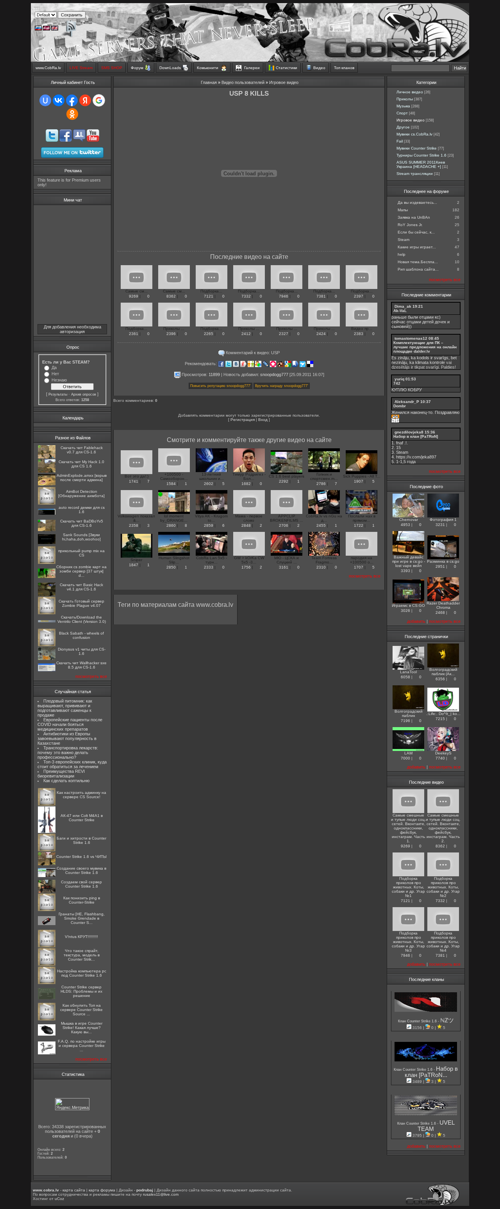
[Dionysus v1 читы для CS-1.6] (46, 658)
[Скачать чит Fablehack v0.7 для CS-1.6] (46, 457)
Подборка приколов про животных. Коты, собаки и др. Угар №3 (408, 941)
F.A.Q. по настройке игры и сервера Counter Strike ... (81, 1045)
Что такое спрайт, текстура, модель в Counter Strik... (82, 955)
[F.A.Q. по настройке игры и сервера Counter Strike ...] (46, 1053)
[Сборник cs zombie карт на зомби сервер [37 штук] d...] (46, 576)
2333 (208, 567)
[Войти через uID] (45, 100)
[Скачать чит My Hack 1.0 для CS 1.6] (46, 471)
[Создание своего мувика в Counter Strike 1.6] (46, 876)
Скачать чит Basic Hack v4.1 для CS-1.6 (81, 587)
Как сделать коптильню (66, 780)
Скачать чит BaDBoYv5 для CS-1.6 (81, 523)
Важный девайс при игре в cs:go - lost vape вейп (408, 561)
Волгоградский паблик (409, 713)
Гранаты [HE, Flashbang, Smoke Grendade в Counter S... (82, 918)
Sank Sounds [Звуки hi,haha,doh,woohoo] (81, 537)
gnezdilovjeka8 (409, 432)
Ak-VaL (400, 310)
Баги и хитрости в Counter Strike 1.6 (81, 840)
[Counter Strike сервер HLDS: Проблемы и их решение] (46, 998)
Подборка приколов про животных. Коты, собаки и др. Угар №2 (443, 887)
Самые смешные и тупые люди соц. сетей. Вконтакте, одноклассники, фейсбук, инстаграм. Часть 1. (408, 828)
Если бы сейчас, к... (416, 232)
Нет (55, 373)
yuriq (399, 379)
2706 (283, 525)
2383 (358, 334)
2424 (321, 334)
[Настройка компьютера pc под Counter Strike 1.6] (46, 983)
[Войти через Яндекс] (85, 100)
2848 (246, 525)
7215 (440, 719)
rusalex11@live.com (161, 1194)
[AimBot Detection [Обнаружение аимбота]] (46, 503)
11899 (214, 374)
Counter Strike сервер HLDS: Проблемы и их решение (81, 991)
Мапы (403, 210)
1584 (171, 483)
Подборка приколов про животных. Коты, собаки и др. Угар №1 (408, 887)
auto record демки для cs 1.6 (82, 509)
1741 (133, 481)
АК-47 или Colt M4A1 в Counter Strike (82, 817)
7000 (405, 758)
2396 (171, 334)
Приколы (404, 99)
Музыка (403, 106)
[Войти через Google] (99, 100)
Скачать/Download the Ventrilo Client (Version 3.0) (81, 619)
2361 (133, 334)
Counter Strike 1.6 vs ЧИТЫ (81, 856)
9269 (133, 296)
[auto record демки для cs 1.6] (46, 513)
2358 (133, 525)
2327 (283, 334)
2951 (440, 566)
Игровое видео (283, 82)
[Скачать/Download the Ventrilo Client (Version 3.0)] (46, 621)
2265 (208, 334)
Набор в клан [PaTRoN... (431, 1072)
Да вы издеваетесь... (417, 202)
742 (396, 383)
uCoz (59, 1199)
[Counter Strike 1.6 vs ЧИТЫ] (46, 864)
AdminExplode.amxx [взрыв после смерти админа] (82, 477)
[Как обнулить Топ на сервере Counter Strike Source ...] (46, 1019)
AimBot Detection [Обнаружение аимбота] (81, 493)
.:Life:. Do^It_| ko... (443, 713)
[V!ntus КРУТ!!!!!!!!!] (46, 946)
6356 (440, 679)
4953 (405, 524)
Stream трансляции (414, 173)
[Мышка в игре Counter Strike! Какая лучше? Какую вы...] (46, 1034)
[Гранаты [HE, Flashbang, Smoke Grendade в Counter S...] (46, 924)
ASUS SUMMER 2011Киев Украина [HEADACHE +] (420, 164)
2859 (208, 525)
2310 (321, 567)
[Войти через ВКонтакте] (58, 100)
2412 (246, 334)
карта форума (102, 1190)
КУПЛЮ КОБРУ (406, 389)
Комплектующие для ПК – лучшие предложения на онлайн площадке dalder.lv (425, 347)
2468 (440, 612)
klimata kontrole (430, 362)
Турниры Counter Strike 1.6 (421, 155)
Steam (403, 239)
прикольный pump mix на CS (81, 553)
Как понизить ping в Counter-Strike (81, 900)
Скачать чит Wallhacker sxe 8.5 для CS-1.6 (81, 665)
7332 (246, 296)
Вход (263, 419)
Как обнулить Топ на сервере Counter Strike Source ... (81, 1009)
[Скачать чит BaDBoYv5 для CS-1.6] (46, 530)
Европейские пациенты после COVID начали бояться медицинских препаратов (70, 724)
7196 (405, 721)
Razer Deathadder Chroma (443, 605)
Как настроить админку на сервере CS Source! (81, 794)
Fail (399, 141)
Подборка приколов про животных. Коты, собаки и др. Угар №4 (443, 941)
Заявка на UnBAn (414, 217)
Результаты (57, 394)
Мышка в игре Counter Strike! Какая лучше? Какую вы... (81, 1027)
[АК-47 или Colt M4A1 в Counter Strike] (46, 831)
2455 (321, 525)
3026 (405, 610)
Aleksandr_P (407, 401)
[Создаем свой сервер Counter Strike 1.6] (46, 891)
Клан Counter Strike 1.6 (418, 1021)
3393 (405, 571)
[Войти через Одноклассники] (72, 114)
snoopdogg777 (274, 374)
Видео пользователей (242, 82)
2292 (283, 481)
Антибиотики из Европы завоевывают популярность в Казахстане (67, 738)
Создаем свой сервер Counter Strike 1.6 (81, 884)
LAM (408, 753)
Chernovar (408, 519)
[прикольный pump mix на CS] (46, 562)
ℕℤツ (447, 1020)
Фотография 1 (443, 519)
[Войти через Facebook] (72, 100)
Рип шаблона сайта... (418, 269)
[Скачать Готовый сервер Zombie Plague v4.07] (46, 613)
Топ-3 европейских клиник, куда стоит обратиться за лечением (72, 764)
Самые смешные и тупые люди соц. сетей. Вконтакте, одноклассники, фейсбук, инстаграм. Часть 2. (443, 828)
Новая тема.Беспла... (418, 262)
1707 (358, 567)
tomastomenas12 (411, 338)
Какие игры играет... (417, 247)
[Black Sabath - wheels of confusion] (46, 645)
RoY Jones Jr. (410, 225)
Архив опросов (83, 394)
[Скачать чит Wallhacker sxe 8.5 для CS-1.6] (46, 670)
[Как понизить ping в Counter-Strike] (46, 910)
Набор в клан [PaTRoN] (415, 436)
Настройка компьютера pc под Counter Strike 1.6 (81, 973)
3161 (283, 567)
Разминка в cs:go (443, 561)
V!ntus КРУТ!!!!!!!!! (81, 936)
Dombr (399, 406)
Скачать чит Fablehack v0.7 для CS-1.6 (82, 450)
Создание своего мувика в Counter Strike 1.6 (81, 870)
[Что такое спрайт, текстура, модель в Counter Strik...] (46, 964)
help (401, 254)
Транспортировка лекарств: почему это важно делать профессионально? (68, 752)
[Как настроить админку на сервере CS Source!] (46, 804)
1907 (358, 481)
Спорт (402, 113)
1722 (358, 525)
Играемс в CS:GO (408, 605)
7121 (208, 296)
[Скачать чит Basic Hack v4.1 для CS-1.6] (46, 594)
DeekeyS (443, 753)
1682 (246, 483)
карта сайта (73, 1190)
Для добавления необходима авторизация (72, 329)
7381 (321, 296)
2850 (171, 567)
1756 (246, 567)
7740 (440, 758)
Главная (209, 82)
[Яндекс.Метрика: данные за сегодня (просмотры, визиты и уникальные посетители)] (72, 1104)
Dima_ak (403, 306)
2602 (208, 483)
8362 (171, 296)
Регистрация (242, 419)
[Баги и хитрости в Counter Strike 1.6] (46, 850)
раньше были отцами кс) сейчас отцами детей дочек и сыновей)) (420, 322)
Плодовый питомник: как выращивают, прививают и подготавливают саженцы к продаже (65, 708)
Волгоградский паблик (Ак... (443, 671)
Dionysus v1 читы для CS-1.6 (81, 651)
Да (54, 367)
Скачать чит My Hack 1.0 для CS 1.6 (81, 464)
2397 (358, 296)
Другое (403, 127)
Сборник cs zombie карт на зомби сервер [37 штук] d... (81, 571)
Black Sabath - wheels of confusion (81, 635)
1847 (133, 565)
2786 (321, 483)
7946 (283, 296)
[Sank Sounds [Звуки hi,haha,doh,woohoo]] (46, 542)
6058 (405, 677)
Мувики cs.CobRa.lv (414, 134)
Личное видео (409, 92)
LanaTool (408, 672)
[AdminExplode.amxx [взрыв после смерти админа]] (46, 484)
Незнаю (59, 380)
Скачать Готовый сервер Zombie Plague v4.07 (81, 603)
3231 (440, 524)
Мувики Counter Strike (416, 148)
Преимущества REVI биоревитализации (61, 773)
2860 (171, 525)
